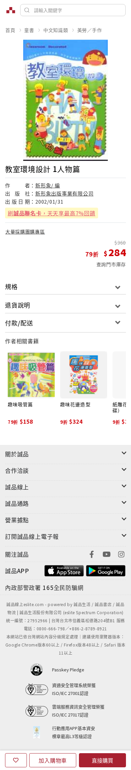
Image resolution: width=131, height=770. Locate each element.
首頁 (10, 30)
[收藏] (16, 760)
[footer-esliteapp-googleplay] (106, 569)
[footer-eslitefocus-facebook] (91, 553)
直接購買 (102, 760)
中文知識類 (55, 30)
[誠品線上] (10, 10)
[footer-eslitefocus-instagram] (121, 553)
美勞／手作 (89, 30)
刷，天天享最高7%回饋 (51, 213)
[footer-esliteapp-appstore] (64, 569)
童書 (29, 30)
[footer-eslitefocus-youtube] (106, 553)
